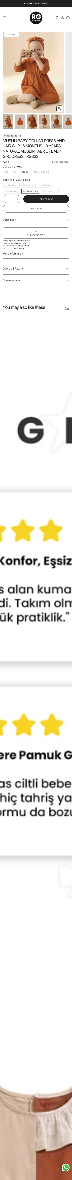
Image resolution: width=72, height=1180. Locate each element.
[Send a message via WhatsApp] (65, 1167)
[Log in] (63, 17)
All (67, 307)
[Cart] (68, 17)
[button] (5, 18)
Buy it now (36, 209)
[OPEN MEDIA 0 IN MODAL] (60, 109)
